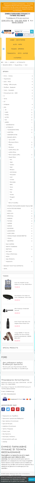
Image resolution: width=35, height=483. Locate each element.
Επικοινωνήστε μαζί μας (10, 439)
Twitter (8, 409)
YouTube (13, 409)
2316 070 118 (7, 21)
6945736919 (17, 22)
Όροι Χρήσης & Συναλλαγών (10, 421)
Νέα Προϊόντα (7, 434)
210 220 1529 (21, 21)
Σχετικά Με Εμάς (7, 423)
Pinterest (17, 409)
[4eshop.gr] (7, 32)
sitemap (5, 441)
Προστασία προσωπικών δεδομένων (13, 418)
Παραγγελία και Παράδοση (10, 416)
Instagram (22, 409)
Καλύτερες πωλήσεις (9, 436)
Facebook (3, 409)
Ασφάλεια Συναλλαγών (9, 426)
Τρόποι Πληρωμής (8, 428)
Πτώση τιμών (6, 431)
